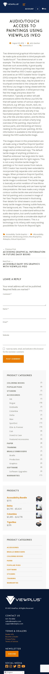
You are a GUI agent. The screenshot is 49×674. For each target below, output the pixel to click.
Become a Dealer (11, 637)
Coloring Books (15, 556)
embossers (8, 237)
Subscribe (12, 654)
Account (29, 9)
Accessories (13, 547)
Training (11, 578)
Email (5, 322)
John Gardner (35, 43)
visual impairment (18, 239)
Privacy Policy (10, 639)
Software (11, 569)
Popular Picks (13, 565)
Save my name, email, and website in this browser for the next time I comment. (23, 350)
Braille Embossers (16, 552)
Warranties (12, 583)
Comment (7, 294)
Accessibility (10, 234)
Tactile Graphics (21, 234)
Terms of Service (11, 641)
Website (6, 335)
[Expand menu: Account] (38, 9)
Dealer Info (9, 634)
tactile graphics (35, 237)
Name (6, 309)
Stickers (11, 574)
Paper (9, 561)
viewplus (7, 239)
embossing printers (21, 237)
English (10, 672)
